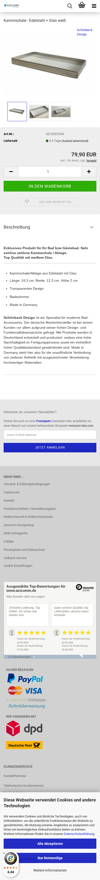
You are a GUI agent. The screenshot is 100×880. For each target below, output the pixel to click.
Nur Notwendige (50, 858)
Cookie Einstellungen (18, 566)
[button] (11, 171)
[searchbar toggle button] (70, 6)
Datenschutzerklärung (79, 834)
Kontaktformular (15, 776)
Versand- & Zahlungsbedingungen (27, 484)
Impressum (11, 492)
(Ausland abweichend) (75, 141)
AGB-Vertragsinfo (16, 533)
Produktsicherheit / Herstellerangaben (30, 509)
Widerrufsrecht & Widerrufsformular (28, 517)
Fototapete (43, 421)
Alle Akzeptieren (50, 844)
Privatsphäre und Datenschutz (24, 550)
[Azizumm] (9, 6)
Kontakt (9, 500)
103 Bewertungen (19, 657)
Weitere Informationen (50, 870)
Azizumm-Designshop (19, 525)
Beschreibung (17, 227)
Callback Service (15, 558)
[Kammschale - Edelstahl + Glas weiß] (50, 64)
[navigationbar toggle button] (94, 6)
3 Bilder (9, 541)
